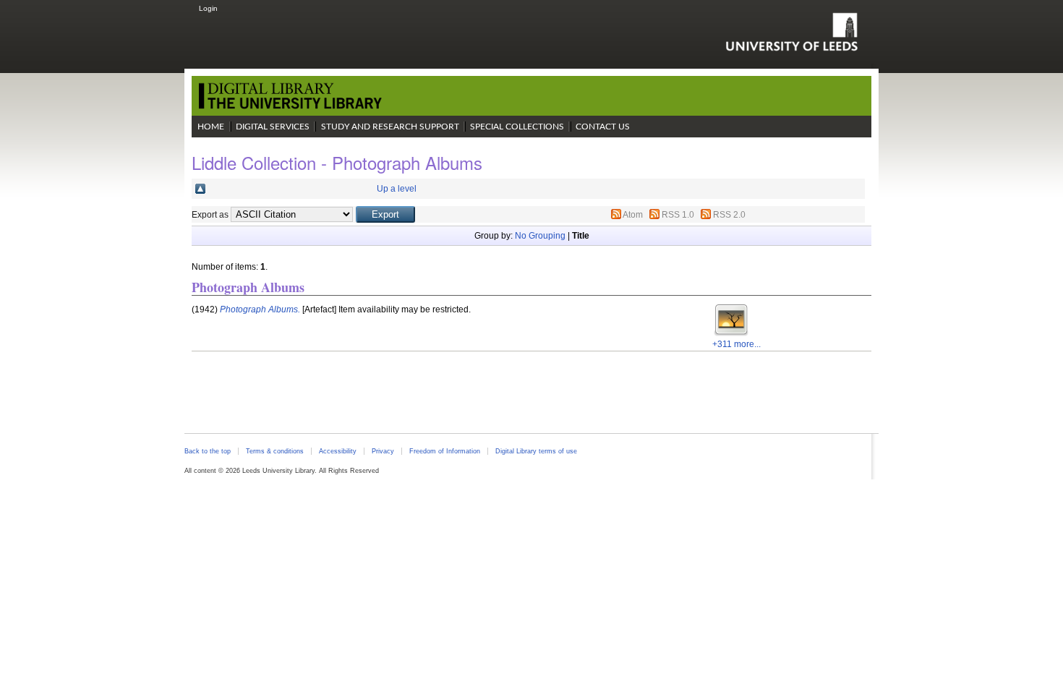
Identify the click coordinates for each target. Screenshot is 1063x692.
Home (210, 126)
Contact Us (603, 126)
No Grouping (540, 236)
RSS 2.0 (729, 215)
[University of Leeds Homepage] (791, 31)
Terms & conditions (275, 451)
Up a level (397, 189)
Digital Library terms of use (536, 451)
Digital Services (272, 126)
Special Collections (517, 126)
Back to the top (207, 451)
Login (208, 8)
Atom (633, 215)
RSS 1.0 (678, 215)
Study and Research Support (390, 126)
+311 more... (736, 344)
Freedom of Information (444, 451)
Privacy (383, 451)
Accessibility (338, 451)
